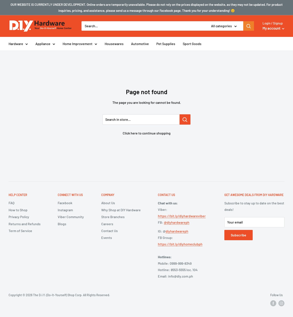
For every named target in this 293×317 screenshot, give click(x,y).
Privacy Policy (19, 217)
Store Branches (113, 217)
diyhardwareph (177, 231)
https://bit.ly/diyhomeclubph (180, 244)
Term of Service (20, 231)
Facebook (65, 203)
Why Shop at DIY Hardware (121, 210)
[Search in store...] (185, 119)
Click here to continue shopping (147, 133)
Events (106, 237)
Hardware (16, 44)
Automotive (140, 44)
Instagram (65, 210)
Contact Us (109, 231)
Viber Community (71, 217)
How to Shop (18, 210)
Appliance (42, 44)
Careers (107, 224)
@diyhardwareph (176, 222)
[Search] (248, 26)
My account (272, 28)
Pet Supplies (165, 44)
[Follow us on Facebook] (273, 303)
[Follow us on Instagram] (281, 303)
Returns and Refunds (25, 224)
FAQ (11, 203)
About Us (108, 203)
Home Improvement (77, 44)
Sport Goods (192, 44)
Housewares (114, 44)
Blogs (62, 224)
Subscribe (238, 235)
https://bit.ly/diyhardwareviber (182, 216)
